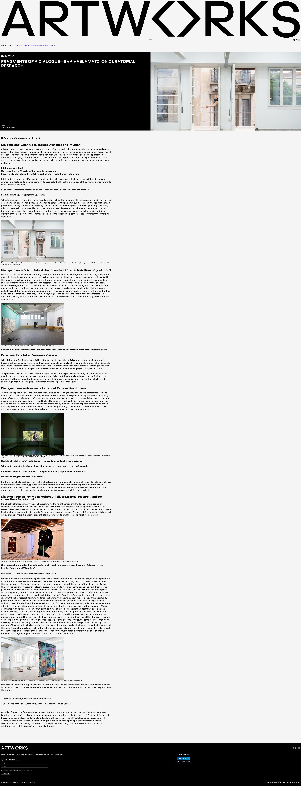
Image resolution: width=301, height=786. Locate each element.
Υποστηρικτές (59, 754)
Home (4, 45)
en (298, 40)
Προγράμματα (20, 754)
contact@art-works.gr (28, 782)
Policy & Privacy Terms (293, 782)
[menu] (150, 40)
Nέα (52, 754)
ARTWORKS (10, 754)
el (294, 40)
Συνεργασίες (39, 754)
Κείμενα (10, 45)
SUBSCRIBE (5, 773)
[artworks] (150, 37)
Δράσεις (30, 754)
